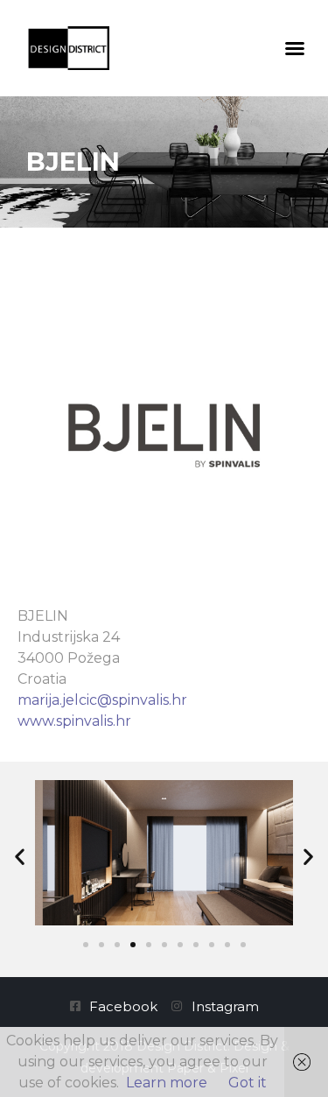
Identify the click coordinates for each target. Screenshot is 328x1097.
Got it (247, 1082)
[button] (295, 48)
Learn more (166, 1082)
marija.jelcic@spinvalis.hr (102, 700)
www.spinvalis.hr (74, 721)
